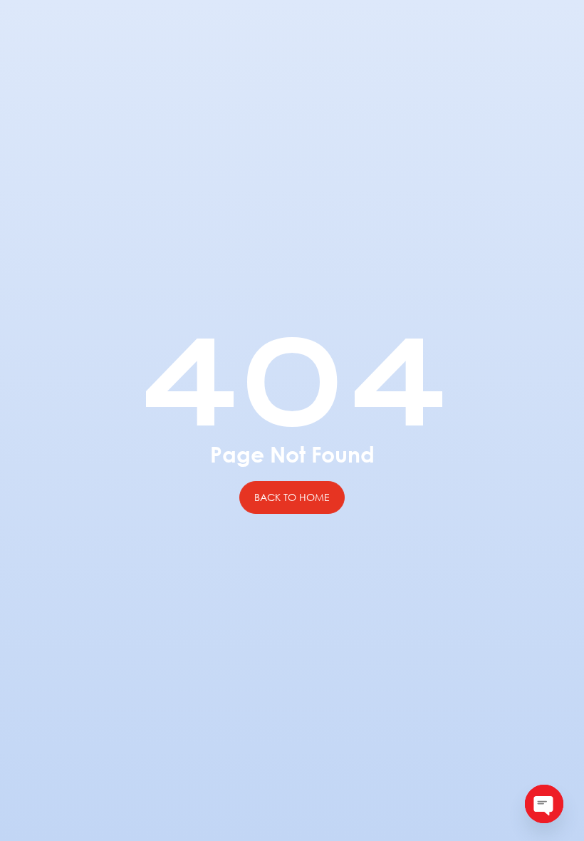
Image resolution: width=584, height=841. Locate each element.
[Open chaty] (544, 804)
